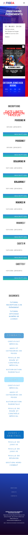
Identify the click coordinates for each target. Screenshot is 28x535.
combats (14, 335)
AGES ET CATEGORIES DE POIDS (14, 350)
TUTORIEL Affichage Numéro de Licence (14, 315)
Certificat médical (14, 342)
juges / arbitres (14, 434)
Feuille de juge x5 (14, 450)
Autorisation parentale (14, 371)
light (14, 379)
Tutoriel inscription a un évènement (14, 304)
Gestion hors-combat (14, 463)
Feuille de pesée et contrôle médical (14, 361)
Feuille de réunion (14, 457)
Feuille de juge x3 (14, 443)
